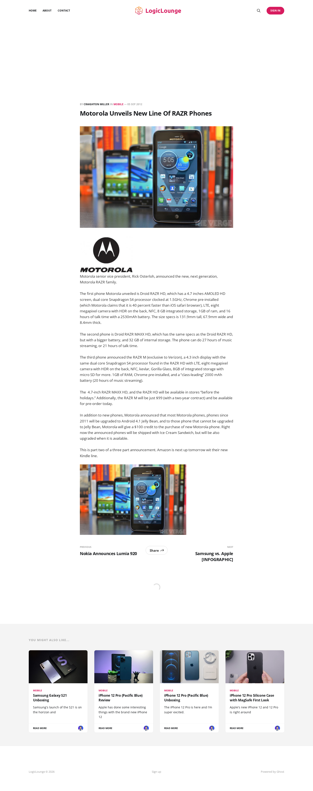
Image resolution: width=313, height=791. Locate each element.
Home (33, 10)
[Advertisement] (156, 53)
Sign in (275, 10)
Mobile (118, 104)
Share (154, 550)
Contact (64, 10)
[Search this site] (259, 10)
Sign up (156, 772)
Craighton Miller (96, 104)
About (47, 10)
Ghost (280, 772)
